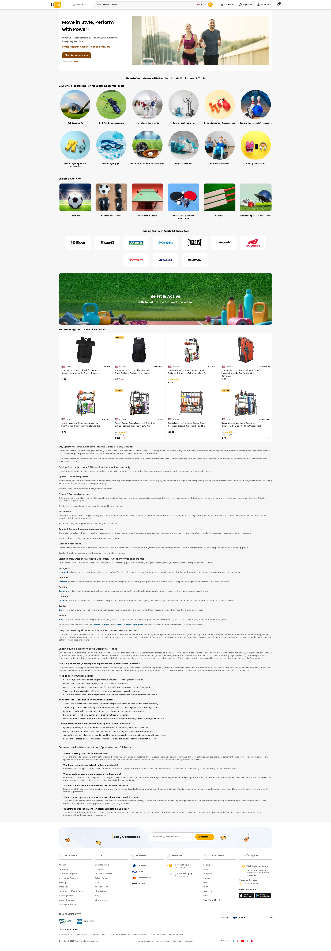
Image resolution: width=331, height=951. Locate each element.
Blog (97, 895)
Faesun (160, 419)
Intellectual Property (68, 878)
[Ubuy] (56, 4)
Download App (102, 865)
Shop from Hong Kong (119, 934)
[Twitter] (247, 941)
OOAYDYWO (158, 366)
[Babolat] (165, 260)
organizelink (264, 419)
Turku (205, 887)
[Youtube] (242, 941)
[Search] (210, 4)
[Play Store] (263, 896)
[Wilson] (78, 243)
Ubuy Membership (67, 904)
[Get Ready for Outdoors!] (200, 40)
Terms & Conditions (145, 941)
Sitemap (63, 882)
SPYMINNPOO (264, 366)
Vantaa (206, 878)
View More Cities (211, 900)
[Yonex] (136, 243)
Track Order (64, 887)
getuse (107, 366)
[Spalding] (107, 243)
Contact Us (64, 869)
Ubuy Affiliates (102, 900)
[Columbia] (165, 243)
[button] (227, 4)
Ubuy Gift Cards (102, 891)
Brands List (100, 869)
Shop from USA (65, 934)
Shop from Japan (98, 934)
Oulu (205, 882)
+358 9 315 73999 (250, 883)
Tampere (207, 873)
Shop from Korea (140, 934)
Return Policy (101, 878)
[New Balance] (253, 243)
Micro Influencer (66, 900)
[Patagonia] (224, 243)
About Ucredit (101, 887)
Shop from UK (81, 934)
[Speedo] (136, 260)
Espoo (206, 869)
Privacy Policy (163, 941)
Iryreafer (106, 419)
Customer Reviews (103, 873)
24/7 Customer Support (258, 866)
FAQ (97, 882)
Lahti (205, 895)
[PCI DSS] (65, 921)
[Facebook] (234, 941)
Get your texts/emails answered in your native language (258, 872)
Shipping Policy (66, 895)
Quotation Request (68, 873)
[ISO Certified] (84, 921)
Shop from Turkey (176, 934)
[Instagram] (238, 941)
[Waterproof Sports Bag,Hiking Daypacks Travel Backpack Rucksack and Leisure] (139, 350)
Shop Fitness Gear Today (78, 51)
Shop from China (158, 934)
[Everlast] (195, 243)
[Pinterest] (252, 941)
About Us (63, 865)
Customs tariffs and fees (71, 891)
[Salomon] (195, 260)
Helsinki (206, 865)
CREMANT (212, 366)
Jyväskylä (207, 891)
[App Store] (247, 896)
